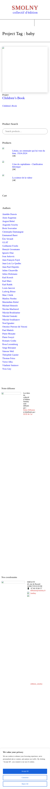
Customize (25, 777)
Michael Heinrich (10, 305)
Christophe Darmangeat (12, 232)
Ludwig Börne (8, 291)
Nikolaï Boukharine (11, 312)
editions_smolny (36, 684)
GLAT (5, 242)
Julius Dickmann (9, 274)
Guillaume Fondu (10, 246)
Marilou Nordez (9, 298)
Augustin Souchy (10, 225)
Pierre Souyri (8, 337)
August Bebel (8, 221)
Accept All (25, 771)
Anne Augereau (9, 217)
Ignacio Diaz (8, 253)
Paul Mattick (8, 330)
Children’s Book (13, 98)
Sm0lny (33, 593)
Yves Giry (6, 369)
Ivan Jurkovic (8, 256)
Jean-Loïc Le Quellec (11, 263)
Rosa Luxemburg (10, 344)
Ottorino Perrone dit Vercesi (14, 326)
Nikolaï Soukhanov (11, 319)
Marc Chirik (7, 295)
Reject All (25, 784)
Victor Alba (7, 362)
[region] (25, 768)
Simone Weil (8, 351)
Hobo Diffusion (29, 410)
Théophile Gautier (10, 355)
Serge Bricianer (9, 348)
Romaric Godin (9, 340)
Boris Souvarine (9, 228)
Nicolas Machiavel (10, 309)
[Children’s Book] (25, 69)
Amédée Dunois (9, 214)
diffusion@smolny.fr (37, 590)
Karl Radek (7, 284)
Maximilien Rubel (10, 302)
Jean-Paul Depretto (10, 267)
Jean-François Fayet (11, 260)
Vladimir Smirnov (10, 365)
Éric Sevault (7, 239)
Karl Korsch (7, 277)
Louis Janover (8, 288)
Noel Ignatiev (8, 323)
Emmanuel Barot (9, 235)
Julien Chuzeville (10, 270)
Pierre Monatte (8, 333)
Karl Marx (7, 281)
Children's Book (9, 106)
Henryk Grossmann (11, 249)
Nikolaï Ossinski (9, 316)
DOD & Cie (27, 414)
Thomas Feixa (8, 358)
